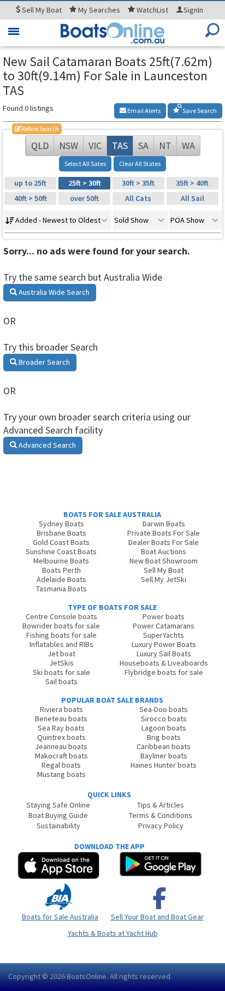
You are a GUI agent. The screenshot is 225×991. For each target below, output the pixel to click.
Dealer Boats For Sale (163, 542)
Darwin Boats (164, 524)
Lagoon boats (163, 728)
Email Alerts (143, 110)
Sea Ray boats (61, 728)
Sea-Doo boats (163, 709)
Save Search (199, 110)
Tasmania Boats (61, 589)
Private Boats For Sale (163, 533)
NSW (68, 145)
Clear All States (140, 163)
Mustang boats (61, 774)
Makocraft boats (61, 756)
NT (165, 145)
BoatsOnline (86, 976)
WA (188, 145)
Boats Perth (61, 570)
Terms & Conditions (160, 815)
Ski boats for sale (61, 672)
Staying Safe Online (58, 805)
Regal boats (61, 765)
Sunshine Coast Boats (61, 551)
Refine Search (37, 128)
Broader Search (43, 362)
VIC (95, 145)
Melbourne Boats (61, 561)
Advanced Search (46, 445)
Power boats (164, 616)
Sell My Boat (163, 570)
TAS (120, 145)
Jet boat (61, 653)
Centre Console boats (61, 616)
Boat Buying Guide (58, 815)
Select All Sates (85, 163)
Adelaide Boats (61, 579)
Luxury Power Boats (164, 644)
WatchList (152, 10)
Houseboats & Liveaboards (164, 663)
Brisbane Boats (61, 533)
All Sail (192, 198)
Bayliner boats (163, 756)
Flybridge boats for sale (164, 672)
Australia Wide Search (53, 292)
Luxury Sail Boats (164, 653)
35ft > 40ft (192, 183)
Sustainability (58, 825)
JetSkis (61, 663)
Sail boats (61, 681)
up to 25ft (30, 183)
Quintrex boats (61, 737)
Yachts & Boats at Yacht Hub (113, 933)
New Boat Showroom (163, 561)
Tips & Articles (160, 805)
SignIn (193, 10)
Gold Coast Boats (61, 542)
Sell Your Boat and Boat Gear (157, 917)
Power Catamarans (163, 626)
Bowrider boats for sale (61, 626)
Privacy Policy (160, 825)
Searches (99, 10)
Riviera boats (61, 709)
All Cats (138, 198)
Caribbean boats (164, 746)
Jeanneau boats (61, 746)
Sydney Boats (61, 524)
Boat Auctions (163, 551)
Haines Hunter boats (164, 765)
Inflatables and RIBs (61, 644)
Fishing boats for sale (61, 635)
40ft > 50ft (30, 198)
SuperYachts (163, 635)
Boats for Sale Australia (60, 917)
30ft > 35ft (138, 183)
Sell (41, 10)
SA (143, 145)
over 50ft (84, 198)
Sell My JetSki (163, 579)
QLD (40, 145)
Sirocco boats (164, 718)
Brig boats (164, 737)
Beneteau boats (61, 718)
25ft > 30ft (84, 183)
